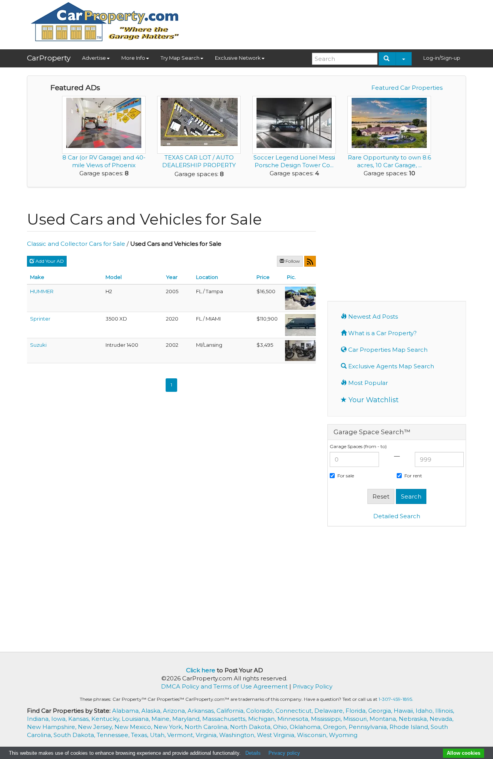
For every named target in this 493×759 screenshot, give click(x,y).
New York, (169, 726)
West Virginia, (277, 735)
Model (114, 277)
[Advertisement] (326, 22)
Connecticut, (294, 710)
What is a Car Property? (382, 333)
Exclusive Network (238, 58)
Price (263, 277)
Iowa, (59, 718)
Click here (200, 670)
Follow (292, 261)
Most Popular (367, 382)
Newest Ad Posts (372, 316)
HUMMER (42, 291)
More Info (133, 58)
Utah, (158, 735)
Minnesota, (294, 718)
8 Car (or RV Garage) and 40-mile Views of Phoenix (104, 161)
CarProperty (48, 58)
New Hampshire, (52, 726)
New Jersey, (96, 726)
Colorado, (260, 710)
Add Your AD (49, 261)
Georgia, (381, 710)
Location (207, 277)
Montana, (384, 718)
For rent (413, 476)
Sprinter (40, 319)
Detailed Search (396, 516)
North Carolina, (207, 726)
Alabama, (126, 710)
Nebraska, (414, 718)
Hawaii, (405, 710)
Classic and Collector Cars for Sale (76, 243)
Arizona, (175, 710)
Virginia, (207, 735)
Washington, (238, 735)
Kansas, (79, 718)
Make (37, 277)
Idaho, (425, 710)
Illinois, (444, 710)
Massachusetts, (225, 718)
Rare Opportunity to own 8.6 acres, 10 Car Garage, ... (389, 161)
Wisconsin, (313, 735)
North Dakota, (251, 726)
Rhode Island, (410, 726)
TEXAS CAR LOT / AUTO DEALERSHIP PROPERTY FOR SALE (199, 165)
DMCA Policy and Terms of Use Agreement (224, 686)
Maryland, (187, 718)
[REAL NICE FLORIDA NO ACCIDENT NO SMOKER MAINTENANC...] (300, 297)
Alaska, (152, 710)
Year (172, 277)
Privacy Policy (312, 686)
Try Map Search (180, 58)
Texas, (140, 735)
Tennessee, (114, 735)
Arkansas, (202, 710)
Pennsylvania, (369, 726)
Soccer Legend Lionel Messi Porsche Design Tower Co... (294, 161)
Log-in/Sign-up (441, 58)
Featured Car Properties (407, 87)
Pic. (291, 277)
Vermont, (181, 735)
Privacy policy (284, 753)
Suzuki (38, 345)
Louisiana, (136, 718)
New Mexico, (134, 726)
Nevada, (441, 718)
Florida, (356, 710)
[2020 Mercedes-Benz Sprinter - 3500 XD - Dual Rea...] (300, 324)
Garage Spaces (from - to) (358, 446)
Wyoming (343, 735)
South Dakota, (75, 735)
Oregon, (336, 726)
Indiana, (39, 718)
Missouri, (356, 718)
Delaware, (329, 710)
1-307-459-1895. (396, 699)
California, (231, 710)
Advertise (94, 58)
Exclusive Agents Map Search (390, 366)
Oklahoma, (306, 726)
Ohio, (281, 726)
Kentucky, (106, 718)
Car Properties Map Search (387, 349)
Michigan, (262, 718)
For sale (345, 476)
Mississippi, (327, 718)
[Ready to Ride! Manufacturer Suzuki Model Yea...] (300, 350)
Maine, (161, 718)
